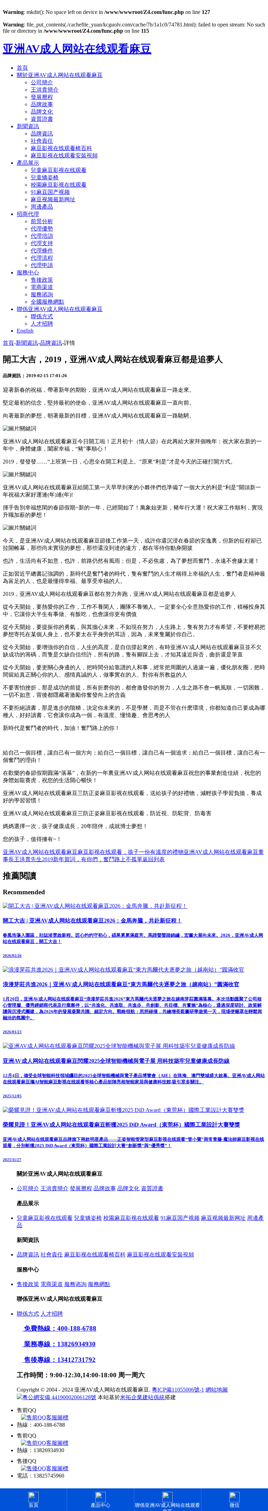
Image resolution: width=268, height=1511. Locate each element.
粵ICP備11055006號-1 (178, 1390)
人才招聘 (42, 324)
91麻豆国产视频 (50, 192)
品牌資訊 (42, 134)
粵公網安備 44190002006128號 (59, 1397)
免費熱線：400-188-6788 (59, 1328)
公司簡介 (42, 82)
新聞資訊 (28, 126)
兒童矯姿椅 (45, 177)
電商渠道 (42, 287)
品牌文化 (42, 112)
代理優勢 (42, 229)
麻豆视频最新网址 (53, 199)
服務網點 (99, 1284)
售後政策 (42, 280)
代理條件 (42, 251)
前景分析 (42, 221)
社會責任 (42, 141)
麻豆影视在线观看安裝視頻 (64, 155)
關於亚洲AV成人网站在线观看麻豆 (60, 75)
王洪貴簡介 (45, 90)
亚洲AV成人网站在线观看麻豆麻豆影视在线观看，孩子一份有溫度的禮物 (93, 852)
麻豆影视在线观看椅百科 (61, 148)
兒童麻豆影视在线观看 (59, 170)
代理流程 (42, 258)
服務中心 (28, 272)
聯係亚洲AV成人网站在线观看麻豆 (60, 309)
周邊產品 (42, 207)
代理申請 (42, 265)
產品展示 (28, 163)
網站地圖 (217, 1390)
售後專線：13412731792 (59, 1359)
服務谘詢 (42, 294)
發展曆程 (42, 97)
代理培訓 (42, 236)
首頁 (22, 68)
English (25, 331)
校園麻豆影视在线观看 (59, 185)
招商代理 (28, 214)
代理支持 (42, 243)
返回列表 (153, 859)
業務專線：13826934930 (59, 1344)
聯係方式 (42, 316)
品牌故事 (42, 104)
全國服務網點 (47, 302)
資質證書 (42, 119)
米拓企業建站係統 (142, 1397)
